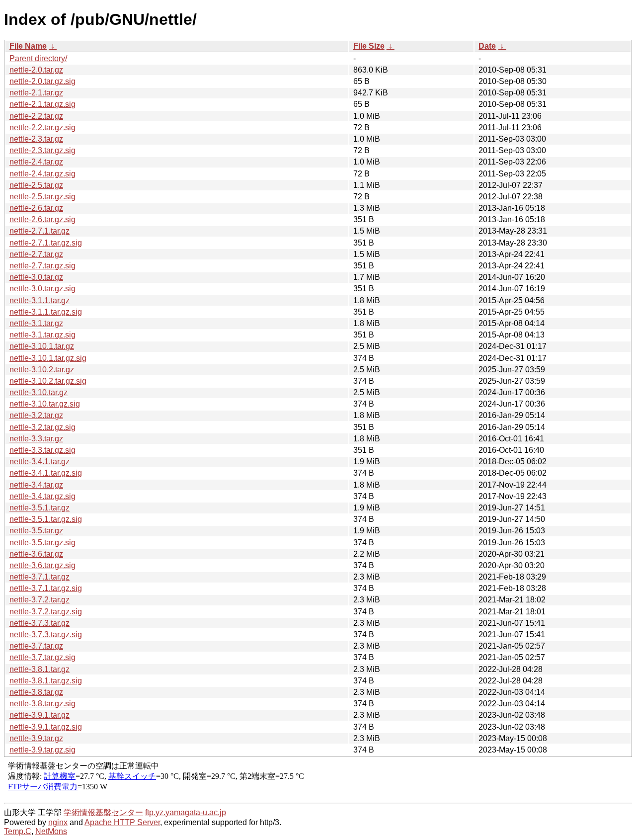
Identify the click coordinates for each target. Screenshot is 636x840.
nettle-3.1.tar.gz (36, 323)
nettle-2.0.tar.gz (36, 70)
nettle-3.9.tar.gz (36, 738)
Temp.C (17, 831)
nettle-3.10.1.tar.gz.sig (47, 358)
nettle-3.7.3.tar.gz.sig (45, 634)
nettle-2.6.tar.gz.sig (42, 219)
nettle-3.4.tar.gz (36, 485)
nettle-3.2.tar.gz (36, 415)
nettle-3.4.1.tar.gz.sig (45, 473)
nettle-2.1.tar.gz (36, 92)
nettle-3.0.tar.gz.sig (42, 288)
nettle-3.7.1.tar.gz (39, 577)
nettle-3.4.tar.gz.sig (42, 496)
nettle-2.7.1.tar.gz (39, 231)
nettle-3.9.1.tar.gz (39, 715)
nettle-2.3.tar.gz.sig (42, 150)
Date (487, 46)
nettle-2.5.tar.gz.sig (42, 196)
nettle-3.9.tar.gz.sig (42, 750)
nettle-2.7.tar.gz (36, 254)
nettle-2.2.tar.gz (36, 116)
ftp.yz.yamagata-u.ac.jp (185, 812)
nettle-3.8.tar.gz (36, 692)
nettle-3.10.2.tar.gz (41, 369)
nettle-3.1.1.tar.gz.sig (45, 312)
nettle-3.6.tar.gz (36, 554)
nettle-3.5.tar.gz (36, 530)
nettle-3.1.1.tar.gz (39, 300)
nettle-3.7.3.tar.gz (39, 623)
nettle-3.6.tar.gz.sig (42, 565)
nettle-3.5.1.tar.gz (39, 508)
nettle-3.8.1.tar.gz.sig (45, 680)
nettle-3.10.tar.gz (38, 392)
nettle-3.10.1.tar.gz (41, 346)
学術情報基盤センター (103, 812)
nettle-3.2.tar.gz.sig (42, 427)
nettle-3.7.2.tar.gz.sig (45, 611)
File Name (28, 46)
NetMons (51, 831)
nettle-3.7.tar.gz (36, 646)
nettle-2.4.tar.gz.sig (42, 173)
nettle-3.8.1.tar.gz (39, 669)
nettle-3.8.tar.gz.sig (42, 703)
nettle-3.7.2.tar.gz (39, 599)
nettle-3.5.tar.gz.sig (42, 542)
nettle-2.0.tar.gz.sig (42, 81)
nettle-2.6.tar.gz (36, 208)
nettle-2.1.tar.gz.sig (42, 104)
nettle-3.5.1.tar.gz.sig (45, 519)
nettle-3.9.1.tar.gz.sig (45, 727)
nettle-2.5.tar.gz (36, 185)
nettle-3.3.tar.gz (36, 438)
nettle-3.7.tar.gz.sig (42, 657)
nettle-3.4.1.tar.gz (39, 461)
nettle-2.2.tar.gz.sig (42, 127)
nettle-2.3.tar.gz (36, 139)
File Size (369, 46)
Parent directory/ (38, 58)
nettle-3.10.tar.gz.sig (44, 404)
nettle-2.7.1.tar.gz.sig (45, 243)
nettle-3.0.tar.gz (36, 277)
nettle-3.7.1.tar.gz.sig (45, 588)
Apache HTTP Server (122, 822)
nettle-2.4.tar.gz (36, 162)
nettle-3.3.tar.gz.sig (42, 450)
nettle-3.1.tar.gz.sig (42, 335)
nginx (58, 822)
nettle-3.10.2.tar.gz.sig (47, 381)
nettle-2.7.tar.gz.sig (42, 265)
